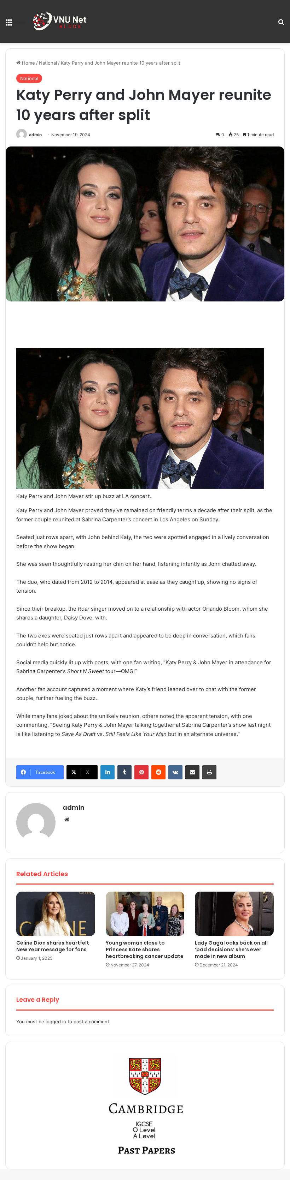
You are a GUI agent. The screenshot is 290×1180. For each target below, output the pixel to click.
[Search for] (281, 24)
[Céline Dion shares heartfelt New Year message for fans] (55, 914)
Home (28, 63)
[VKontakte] (175, 772)
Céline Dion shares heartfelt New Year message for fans (52, 946)
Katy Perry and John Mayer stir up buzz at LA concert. (83, 496)
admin (35, 134)
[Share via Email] (192, 772)
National (48, 63)
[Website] (67, 819)
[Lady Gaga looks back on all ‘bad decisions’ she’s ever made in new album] (234, 914)
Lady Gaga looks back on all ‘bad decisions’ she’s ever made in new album (231, 949)
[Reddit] (158, 772)
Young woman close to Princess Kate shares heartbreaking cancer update (145, 949)
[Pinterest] (141, 772)
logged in (56, 1021)
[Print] (209, 772)
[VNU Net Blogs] (61, 21)
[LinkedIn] (107, 772)
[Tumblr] (124, 772)
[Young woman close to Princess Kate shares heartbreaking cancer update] (145, 914)
